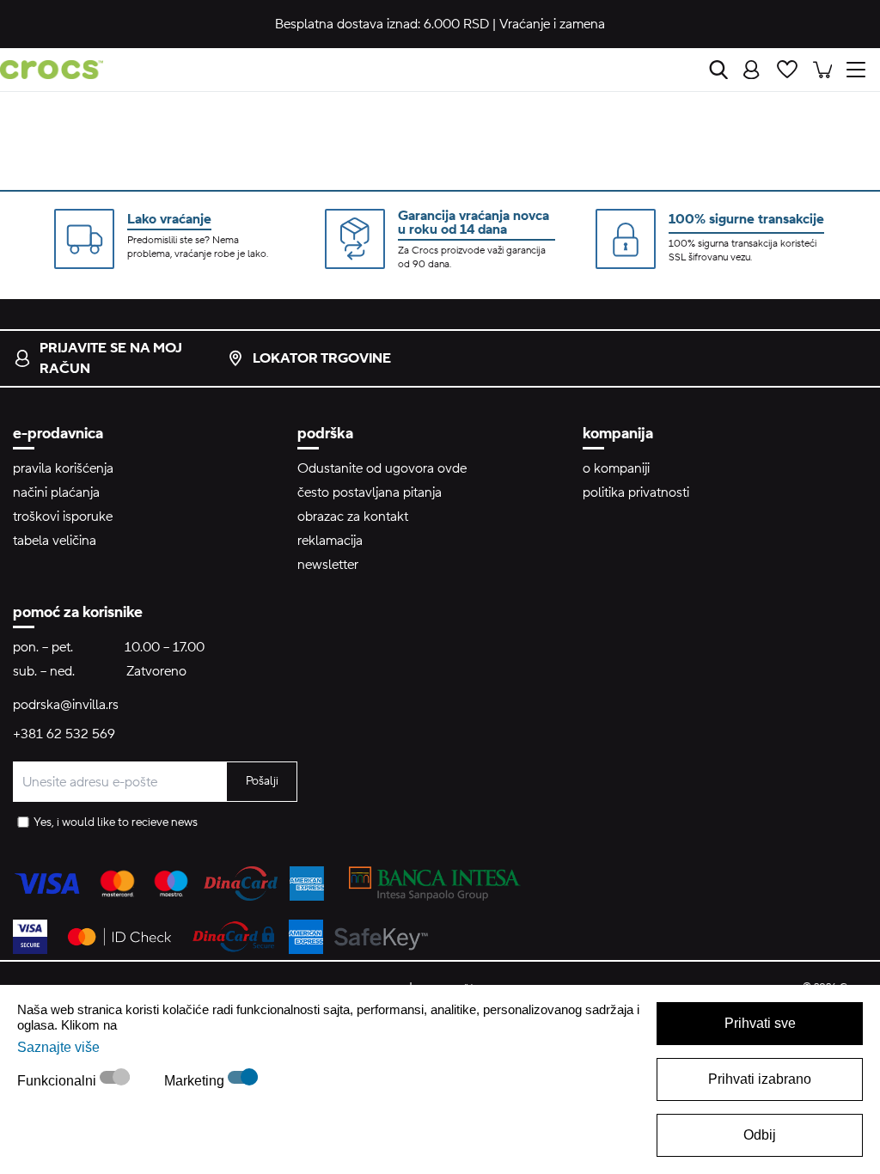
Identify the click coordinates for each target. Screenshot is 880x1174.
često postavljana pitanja (369, 492)
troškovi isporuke (63, 516)
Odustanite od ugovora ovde (382, 468)
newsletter (327, 564)
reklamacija (330, 540)
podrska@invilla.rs (66, 704)
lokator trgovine (322, 358)
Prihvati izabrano (759, 1079)
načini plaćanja (56, 492)
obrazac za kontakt (352, 516)
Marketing (196, 1080)
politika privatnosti (636, 492)
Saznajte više (58, 1047)
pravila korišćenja (63, 468)
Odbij (759, 1135)
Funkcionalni (58, 1080)
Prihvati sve (760, 1023)
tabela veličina (54, 540)
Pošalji (262, 781)
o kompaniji (616, 468)
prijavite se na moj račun (111, 358)
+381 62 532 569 (64, 734)
